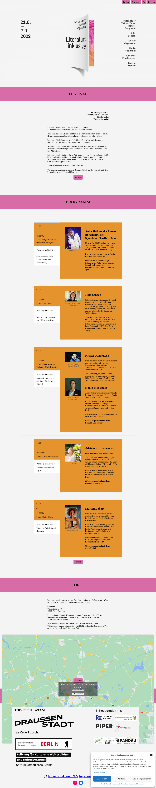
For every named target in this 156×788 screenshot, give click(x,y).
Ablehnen (121, 779)
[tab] (47, 234)
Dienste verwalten (99, 772)
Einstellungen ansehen (142, 779)
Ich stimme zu (78, 694)
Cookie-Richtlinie (106, 784)
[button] (151, 755)
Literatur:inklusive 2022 (63, 776)
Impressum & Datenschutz (120, 784)
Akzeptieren (102, 779)
